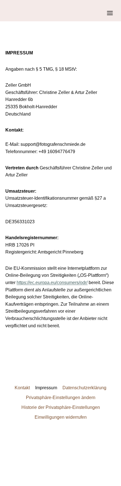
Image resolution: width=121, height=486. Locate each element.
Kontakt (22, 387)
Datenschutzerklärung (84, 387)
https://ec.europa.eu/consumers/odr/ (52, 282)
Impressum (46, 387)
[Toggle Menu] (110, 13)
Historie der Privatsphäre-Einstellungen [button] (60, 407)
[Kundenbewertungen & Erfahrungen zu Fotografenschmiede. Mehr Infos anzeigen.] (60, 450)
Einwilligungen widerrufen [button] (61, 417)
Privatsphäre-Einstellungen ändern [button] (60, 397)
